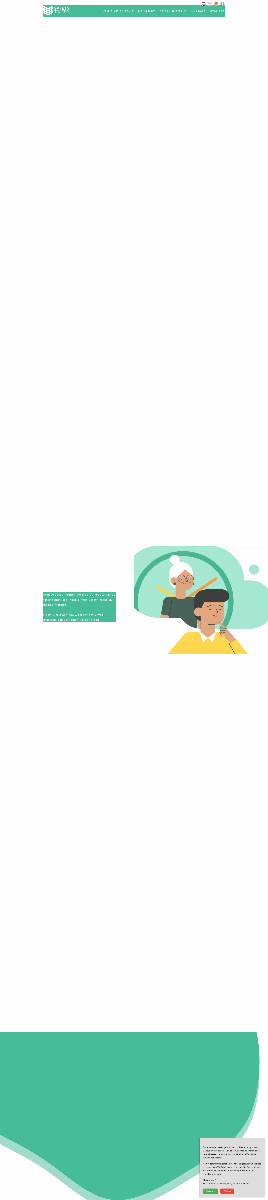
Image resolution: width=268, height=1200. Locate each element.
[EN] (210, 4)
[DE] (216, 4)
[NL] (203, 4)
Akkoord (210, 1191)
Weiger (227, 1191)
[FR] (222, 4)
